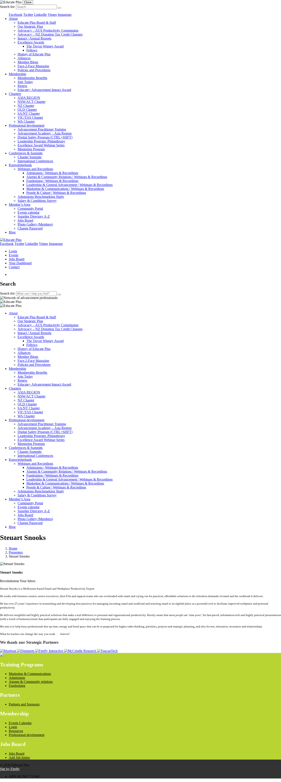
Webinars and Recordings (35, 169)
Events (13, 255)
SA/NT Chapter (29, 113)
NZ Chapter (26, 106)
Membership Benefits (32, 78)
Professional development (26, 125)
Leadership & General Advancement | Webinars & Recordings (69, 185)
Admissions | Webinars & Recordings (52, 173)
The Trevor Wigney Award (45, 46)
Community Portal (30, 208)
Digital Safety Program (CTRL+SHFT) (45, 137)
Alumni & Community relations (31, 682)
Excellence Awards (31, 42)
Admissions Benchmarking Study (41, 197)
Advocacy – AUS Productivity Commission (48, 30)
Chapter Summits (29, 157)
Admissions (17, 678)
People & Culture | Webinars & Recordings (56, 193)
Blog (12, 232)
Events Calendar (20, 723)
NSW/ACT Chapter (31, 102)
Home (13, 548)
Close (27, 2)
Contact (14, 267)
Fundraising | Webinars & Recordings (52, 181)
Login (13, 251)
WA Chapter (26, 121)
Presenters (16, 552)
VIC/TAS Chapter (30, 117)
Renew (22, 86)
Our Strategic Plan (30, 26)
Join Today (25, 82)
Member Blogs (28, 62)
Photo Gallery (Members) (35, 224)
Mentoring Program (31, 149)
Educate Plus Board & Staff (37, 22)
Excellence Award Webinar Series (41, 145)
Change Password (30, 228)
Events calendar (29, 212)
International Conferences (35, 161)
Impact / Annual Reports (34, 38)
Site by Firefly (10, 769)
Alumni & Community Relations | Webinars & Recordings (66, 177)
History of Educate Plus (34, 54)
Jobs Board (25, 220)
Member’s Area (19, 204)
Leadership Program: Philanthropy (41, 141)
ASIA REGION (29, 98)
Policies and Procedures (34, 70)
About (13, 18)
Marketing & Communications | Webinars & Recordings (65, 189)
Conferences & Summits (26, 153)
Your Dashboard (20, 263)
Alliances (24, 58)
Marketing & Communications (30, 674)
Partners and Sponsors (24, 704)
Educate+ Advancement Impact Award (44, 90)
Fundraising (17, 685)
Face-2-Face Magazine (33, 66)
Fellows (31, 50)
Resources (16, 731)
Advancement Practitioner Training (42, 129)
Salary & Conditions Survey (37, 200)
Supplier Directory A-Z (34, 216)
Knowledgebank (20, 165)
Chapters (15, 94)
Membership (17, 74)
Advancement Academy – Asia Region (45, 133)
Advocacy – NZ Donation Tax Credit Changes (50, 34)
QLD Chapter (27, 109)
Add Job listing (19, 757)
